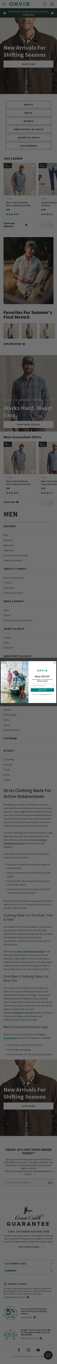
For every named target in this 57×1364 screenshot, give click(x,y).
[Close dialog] (54, 663)
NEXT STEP (42, 690)
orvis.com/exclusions (44, 694)
